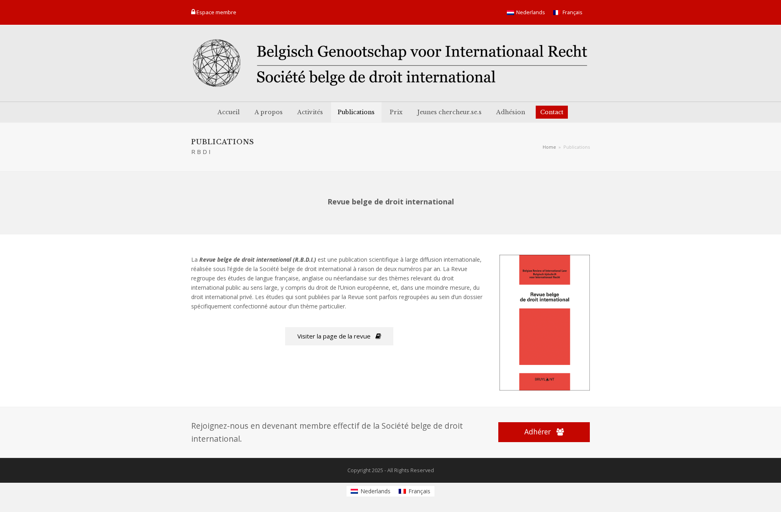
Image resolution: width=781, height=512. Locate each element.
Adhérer (537, 431)
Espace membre (216, 12)
